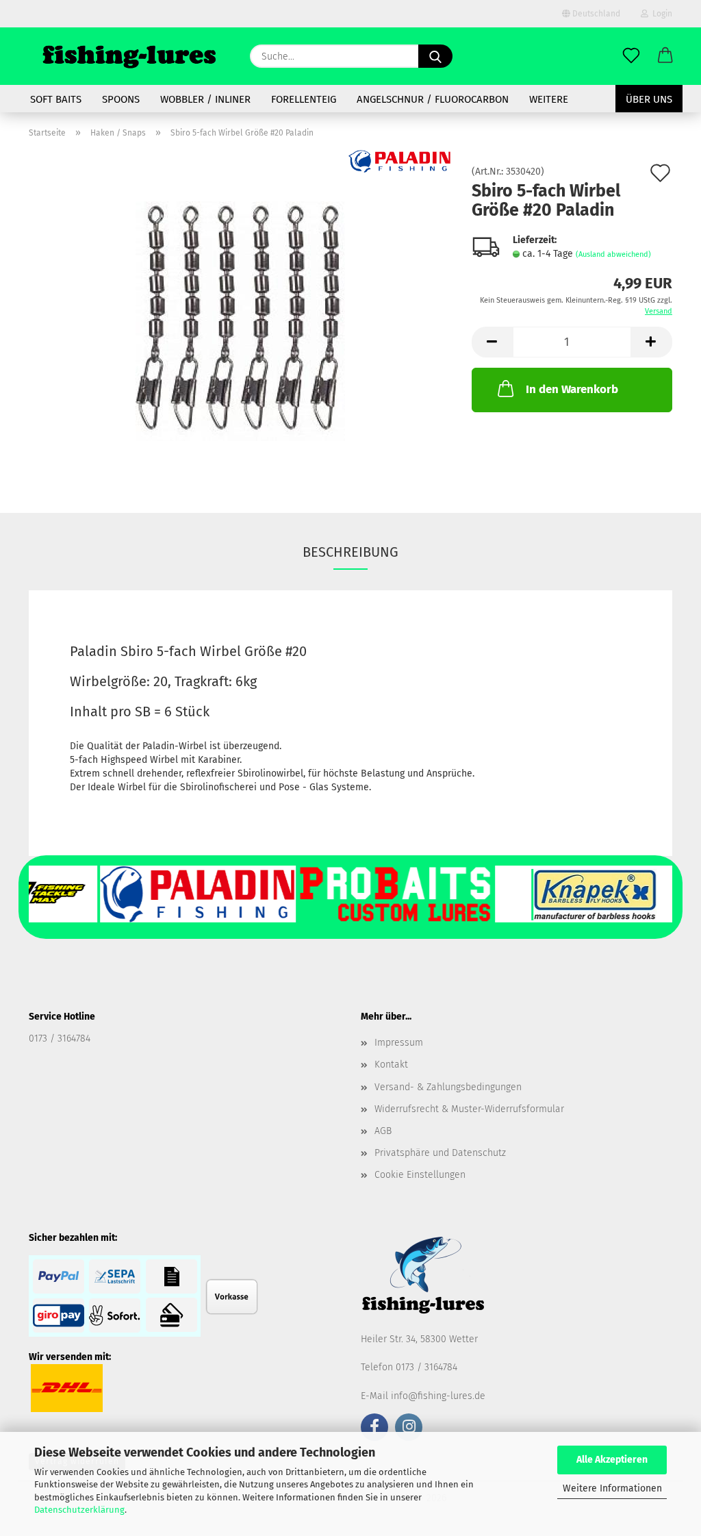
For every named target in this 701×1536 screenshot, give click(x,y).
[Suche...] (435, 56)
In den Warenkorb (572, 389)
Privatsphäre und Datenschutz (440, 1153)
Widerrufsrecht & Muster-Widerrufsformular (469, 1109)
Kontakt (391, 1064)
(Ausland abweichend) (613, 254)
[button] (665, 56)
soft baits (55, 99)
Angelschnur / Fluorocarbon (433, 99)
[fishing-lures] (129, 56)
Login (660, 13)
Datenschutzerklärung (79, 1509)
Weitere (548, 99)
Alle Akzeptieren (612, 1459)
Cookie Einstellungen (420, 1175)
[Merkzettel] (631, 56)
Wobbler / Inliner (205, 99)
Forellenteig (303, 99)
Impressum (398, 1042)
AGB (383, 1131)
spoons (121, 99)
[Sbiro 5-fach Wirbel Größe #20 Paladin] (240, 321)
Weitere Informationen (612, 1488)
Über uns (649, 99)
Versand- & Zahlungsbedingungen (448, 1087)
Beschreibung (350, 552)
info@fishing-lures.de (438, 1396)
